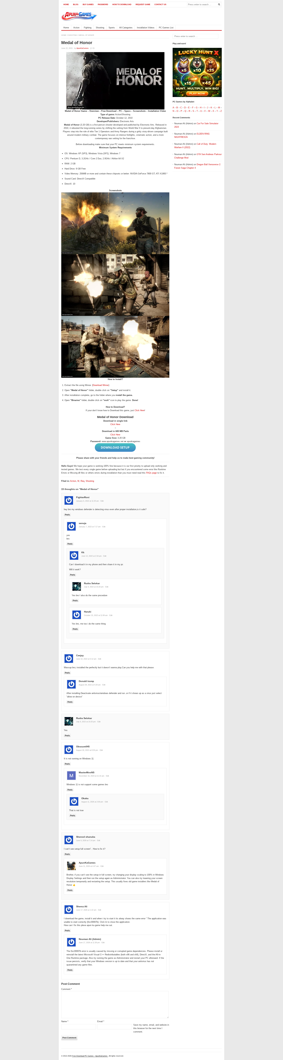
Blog (75, 4)
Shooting (100, 27)
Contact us (160, 4)
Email (100, 1021)
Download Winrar (101, 385)
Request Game (143, 4)
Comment (66, 989)
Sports (112, 27)
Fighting (87, 27)
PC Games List (166, 27)
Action (76, 27)
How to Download (121, 4)
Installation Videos (145, 27)
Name (64, 1021)
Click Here (139, 410)
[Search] (219, 4)
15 (93, 48)
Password (103, 4)
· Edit (101, 501)
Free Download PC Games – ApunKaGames (90, 1056)
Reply (67, 514)
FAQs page (151, 473)
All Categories (125, 27)
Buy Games (88, 4)
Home (66, 4)
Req (82, 481)
